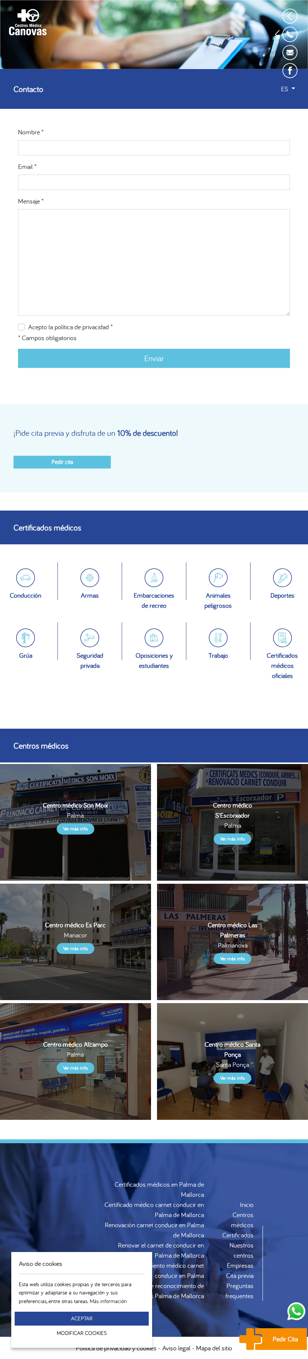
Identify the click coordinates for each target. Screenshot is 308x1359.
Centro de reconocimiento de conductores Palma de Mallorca (162, 1290)
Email (27, 166)
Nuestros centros (241, 1250)
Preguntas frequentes (239, 1290)
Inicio (247, 1204)
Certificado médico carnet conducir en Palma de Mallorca (154, 1209)
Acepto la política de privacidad (70, 326)
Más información (108, 1301)
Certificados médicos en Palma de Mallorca (159, 1189)
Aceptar (81, 1318)
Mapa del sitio (214, 1348)
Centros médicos (242, 1219)
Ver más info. (75, 829)
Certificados (238, 1235)
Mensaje (31, 201)
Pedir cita (62, 462)
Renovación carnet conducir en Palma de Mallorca (154, 1229)
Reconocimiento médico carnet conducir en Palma (163, 1270)
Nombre (31, 132)
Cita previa (240, 1275)
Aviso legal (176, 1348)
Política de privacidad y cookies (116, 1348)
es (285, 88)
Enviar (154, 358)
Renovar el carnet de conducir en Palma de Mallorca (161, 1250)
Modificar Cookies (82, 1332)
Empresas (240, 1265)
